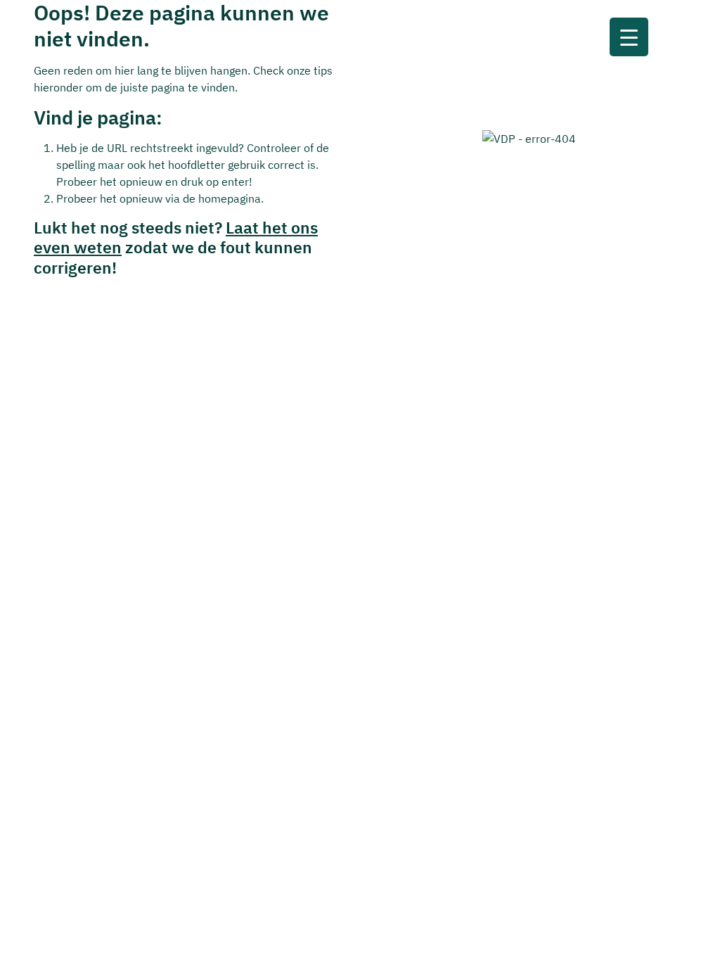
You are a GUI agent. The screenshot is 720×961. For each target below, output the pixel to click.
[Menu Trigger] (629, 37)
